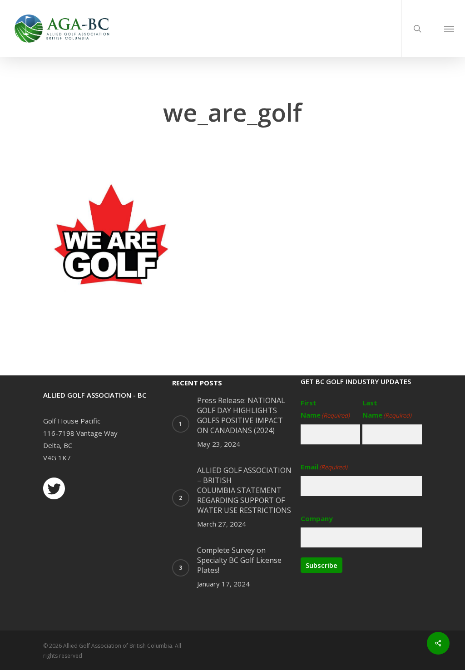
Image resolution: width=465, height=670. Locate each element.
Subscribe (321, 565)
